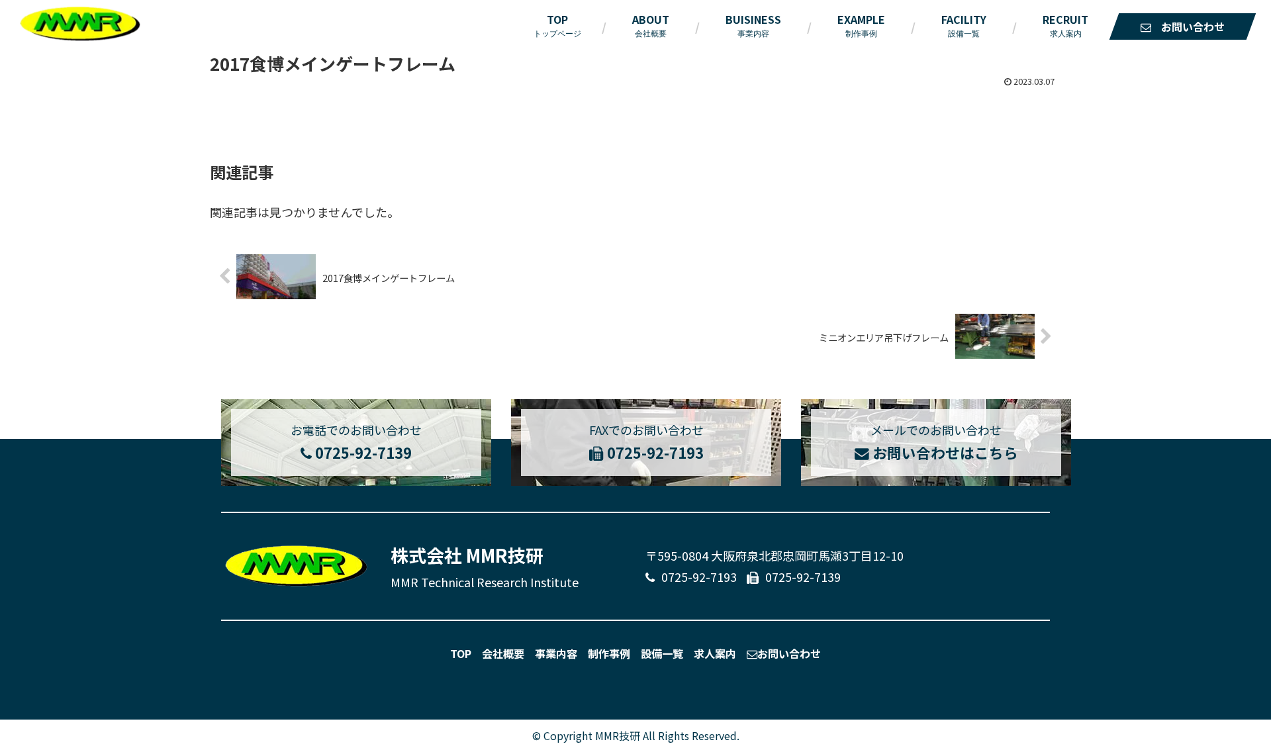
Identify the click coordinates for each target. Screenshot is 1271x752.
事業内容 (556, 653)
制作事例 (609, 653)
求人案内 (715, 653)
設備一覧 (662, 653)
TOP (460, 653)
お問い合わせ (789, 653)
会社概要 (503, 653)
